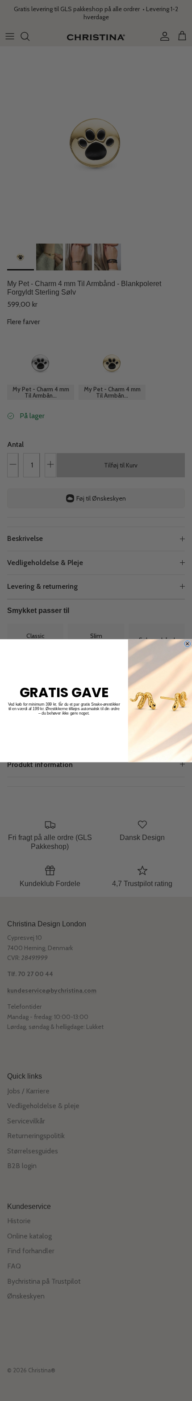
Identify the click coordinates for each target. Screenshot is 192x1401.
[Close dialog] (187, 643)
